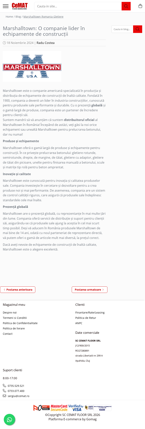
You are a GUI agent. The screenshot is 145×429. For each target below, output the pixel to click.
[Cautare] (126, 6)
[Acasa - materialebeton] (20, 6)
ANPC (78, 323)
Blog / (19, 16)
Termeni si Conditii (15, 318)
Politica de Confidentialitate (20, 323)
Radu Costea (46, 43)
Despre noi (10, 312)
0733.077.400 (15, 391)
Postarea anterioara (19, 289)
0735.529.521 (15, 386)
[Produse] (5, 6)
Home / (10, 16)
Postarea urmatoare (88, 289)
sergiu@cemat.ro (18, 396)
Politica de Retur (85, 318)
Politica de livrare (14, 328)
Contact (7, 333)
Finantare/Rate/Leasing (90, 312)
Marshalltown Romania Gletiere (43, 16)
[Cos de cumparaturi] (140, 6)
